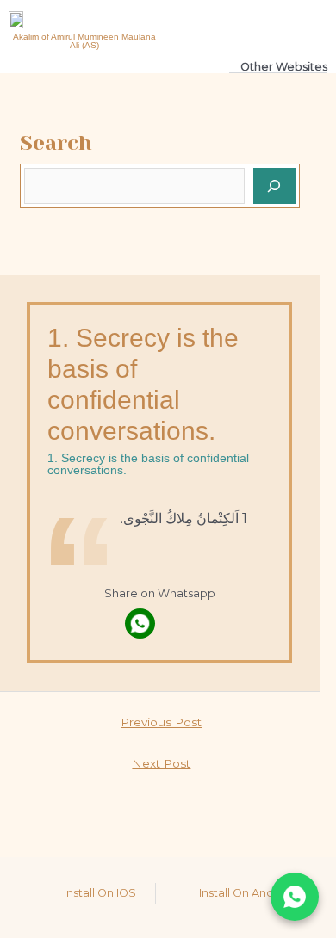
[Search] (274, 186)
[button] (260, 26)
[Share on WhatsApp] (295, 897)
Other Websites (283, 66)
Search (56, 143)
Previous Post (161, 722)
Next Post (161, 763)
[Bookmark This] (179, 623)
